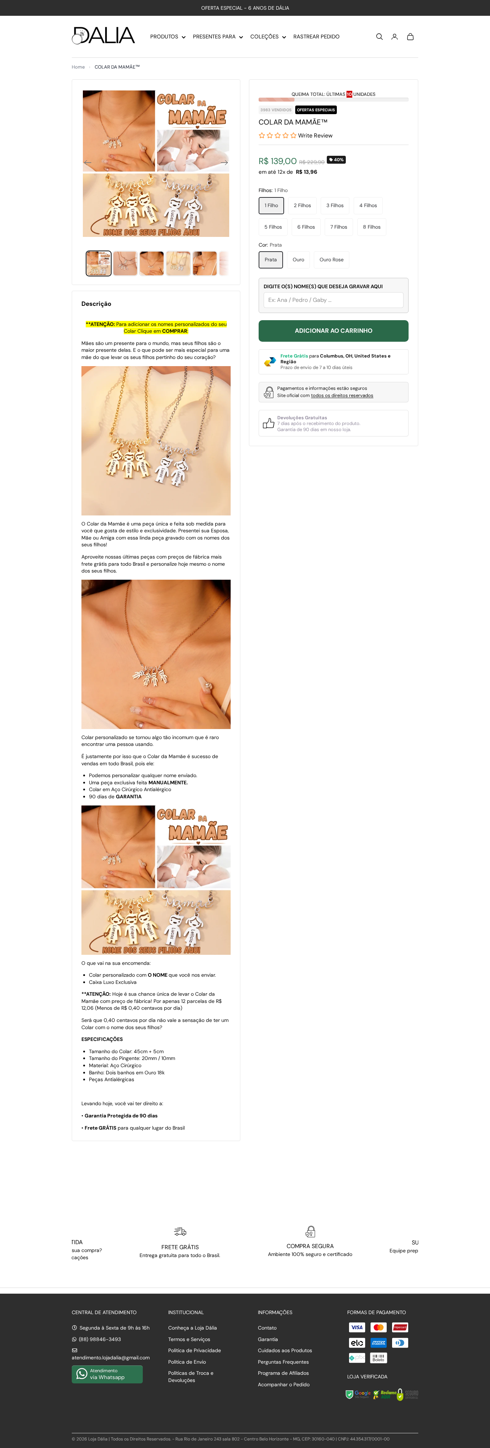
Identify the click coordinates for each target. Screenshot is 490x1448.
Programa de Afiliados (283, 1373)
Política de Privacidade (194, 1350)
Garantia (268, 1339)
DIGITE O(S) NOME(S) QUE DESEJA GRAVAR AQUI (323, 286)
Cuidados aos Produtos (285, 1350)
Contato (267, 1328)
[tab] (98, 263)
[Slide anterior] (85, 164)
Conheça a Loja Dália (192, 1328)
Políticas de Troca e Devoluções (190, 1376)
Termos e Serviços (189, 1339)
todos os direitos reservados (342, 395)
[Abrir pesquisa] (379, 37)
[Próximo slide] (226, 164)
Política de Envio (187, 1362)
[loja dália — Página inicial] (103, 36)
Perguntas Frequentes (283, 1362)
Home (78, 67)
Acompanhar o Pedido (284, 1384)
